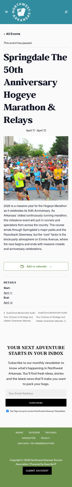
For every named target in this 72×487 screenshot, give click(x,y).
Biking (19, 432)
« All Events (12, 34)
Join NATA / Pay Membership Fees (36, 443)
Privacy (45, 438)
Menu (6, 12)
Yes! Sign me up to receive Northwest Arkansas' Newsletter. (38, 411)
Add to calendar (37, 266)
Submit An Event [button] (37, 470)
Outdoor (34, 432)
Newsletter (28, 438)
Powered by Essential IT (43, 463)
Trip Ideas (50, 432)
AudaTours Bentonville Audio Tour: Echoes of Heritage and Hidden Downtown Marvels (19, 316)
